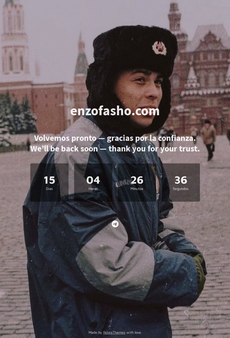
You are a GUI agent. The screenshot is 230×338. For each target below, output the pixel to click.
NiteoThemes (114, 332)
